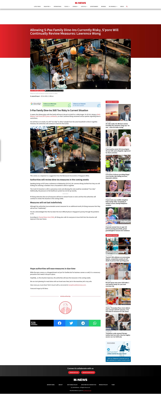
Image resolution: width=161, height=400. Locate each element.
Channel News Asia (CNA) (46, 217)
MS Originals (112, 6)
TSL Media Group (87, 390)
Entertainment (94, 6)
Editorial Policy (72, 384)
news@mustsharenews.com (77, 285)
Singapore (47, 6)
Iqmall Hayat (36, 96)
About (61, 384)
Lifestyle (83, 6)
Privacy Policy (103, 384)
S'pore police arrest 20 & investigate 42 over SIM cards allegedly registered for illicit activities (118, 151)
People (66, 6)
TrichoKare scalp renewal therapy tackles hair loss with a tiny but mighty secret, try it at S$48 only (118, 335)
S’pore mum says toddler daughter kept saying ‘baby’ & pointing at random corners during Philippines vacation (117, 202)
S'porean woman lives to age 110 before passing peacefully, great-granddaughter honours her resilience (118, 228)
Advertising (51, 384)
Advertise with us (88, 372)
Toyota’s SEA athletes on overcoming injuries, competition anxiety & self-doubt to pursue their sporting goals (118, 259)
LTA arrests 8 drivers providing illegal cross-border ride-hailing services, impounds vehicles (117, 176)
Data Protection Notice (88, 384)
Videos (122, 6)
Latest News (37, 6)
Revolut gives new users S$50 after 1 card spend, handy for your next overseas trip (117, 284)
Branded (103, 6)
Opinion (75, 6)
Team (113, 384)
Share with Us (74, 372)
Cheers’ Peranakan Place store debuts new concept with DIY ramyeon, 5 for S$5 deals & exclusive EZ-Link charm (118, 309)
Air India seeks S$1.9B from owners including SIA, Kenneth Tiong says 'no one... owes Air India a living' (117, 125)
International (57, 6)
